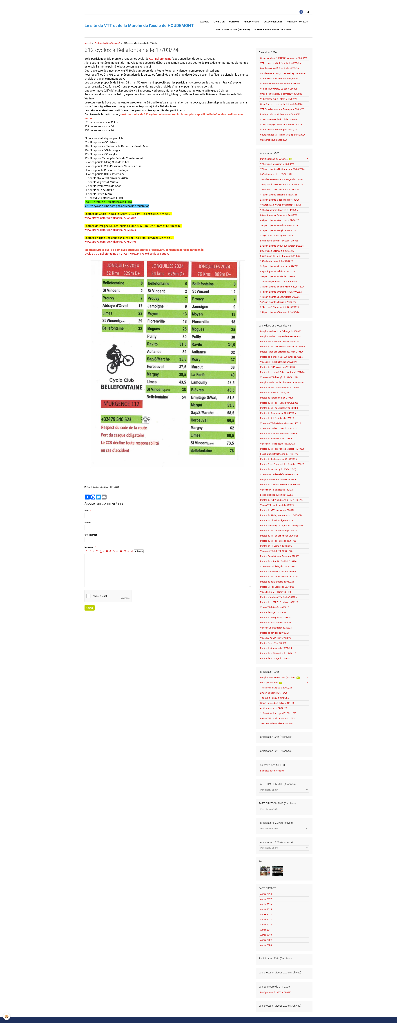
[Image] (121, 551)
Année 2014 (266, 914)
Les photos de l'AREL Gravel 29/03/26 (278, 479)
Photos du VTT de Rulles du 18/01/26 (278, 541)
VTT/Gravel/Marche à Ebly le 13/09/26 (278, 119)
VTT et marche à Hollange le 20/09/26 (278, 129)
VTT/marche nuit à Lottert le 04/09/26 (278, 99)
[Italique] (90, 551)
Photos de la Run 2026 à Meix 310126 (278, 561)
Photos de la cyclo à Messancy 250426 (278, 433)
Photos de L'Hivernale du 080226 (276, 546)
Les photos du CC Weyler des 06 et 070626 (280, 336)
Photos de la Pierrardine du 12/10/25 (278, 653)
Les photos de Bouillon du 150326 (276, 495)
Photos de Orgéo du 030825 (273, 612)
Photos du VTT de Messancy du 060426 (279, 408)
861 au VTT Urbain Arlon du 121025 (277, 718)
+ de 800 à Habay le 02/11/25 (274, 698)
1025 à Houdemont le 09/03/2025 (276, 723)
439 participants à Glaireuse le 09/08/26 (279, 220)
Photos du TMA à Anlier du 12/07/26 (277, 367)
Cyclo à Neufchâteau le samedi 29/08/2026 (281, 94)
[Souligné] (93, 551)
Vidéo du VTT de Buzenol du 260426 (277, 443)
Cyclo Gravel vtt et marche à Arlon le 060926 (281, 104)
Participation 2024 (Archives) (107, 43)
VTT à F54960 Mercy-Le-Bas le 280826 (278, 89)
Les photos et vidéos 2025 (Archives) (279, 677)
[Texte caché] (117, 551)
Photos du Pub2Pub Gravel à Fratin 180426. (281, 500)
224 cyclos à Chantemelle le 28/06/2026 (279, 307)
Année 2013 (266, 919)
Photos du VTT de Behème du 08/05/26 (279, 536)
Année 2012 (266, 924)
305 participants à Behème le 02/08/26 (279, 225)
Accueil (204, 21)
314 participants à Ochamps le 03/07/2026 (281, 292)
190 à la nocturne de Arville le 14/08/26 (279, 210)
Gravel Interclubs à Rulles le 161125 (277, 703)
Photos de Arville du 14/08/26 (274, 392)
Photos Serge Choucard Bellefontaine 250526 (282, 464)
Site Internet (91, 535)
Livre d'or (219, 21)
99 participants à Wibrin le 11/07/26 (277, 271)
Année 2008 (266, 945)
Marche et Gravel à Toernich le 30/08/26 (279, 68)
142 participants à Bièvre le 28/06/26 (278, 302)
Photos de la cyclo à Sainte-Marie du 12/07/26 (282, 372)
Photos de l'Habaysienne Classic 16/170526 (281, 515)
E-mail (88, 522)
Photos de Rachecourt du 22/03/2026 (278, 459)
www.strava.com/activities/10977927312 (110, 217)
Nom (87, 510)
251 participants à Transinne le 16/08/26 (279, 200)
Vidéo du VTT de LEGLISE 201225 (276, 551)
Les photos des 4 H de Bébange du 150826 (280, 331)
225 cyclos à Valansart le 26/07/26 (277, 251)
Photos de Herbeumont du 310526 (276, 397)
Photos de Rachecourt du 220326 (276, 438)
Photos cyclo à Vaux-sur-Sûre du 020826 (279, 387)
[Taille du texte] (97, 551)
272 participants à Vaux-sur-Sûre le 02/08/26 (282, 246)
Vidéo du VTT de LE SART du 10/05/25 (278, 428)
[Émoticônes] (132, 551)
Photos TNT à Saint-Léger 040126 (276, 520)
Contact (234, 21)
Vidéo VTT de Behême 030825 (274, 607)
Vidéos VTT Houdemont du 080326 (277, 505)
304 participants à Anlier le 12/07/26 (277, 276)
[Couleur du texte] (102, 551)
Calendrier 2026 (273, 21)
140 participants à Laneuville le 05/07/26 (280, 297)
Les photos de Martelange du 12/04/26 (279, 454)
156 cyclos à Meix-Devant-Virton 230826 (279, 189)
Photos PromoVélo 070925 (273, 643)
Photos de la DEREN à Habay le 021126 (279, 602)
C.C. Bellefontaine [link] (160, 58)
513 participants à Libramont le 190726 (279, 266)
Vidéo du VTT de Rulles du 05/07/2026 (278, 362)
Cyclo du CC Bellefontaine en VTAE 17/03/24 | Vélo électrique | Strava (127, 253)
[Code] (128, 551)
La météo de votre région (272, 770)
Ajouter (89, 608)
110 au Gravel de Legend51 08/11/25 (278, 713)
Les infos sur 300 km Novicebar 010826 (279, 240)
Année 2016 (266, 904)
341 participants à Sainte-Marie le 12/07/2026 (282, 286)
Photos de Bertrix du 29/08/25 (275, 633)
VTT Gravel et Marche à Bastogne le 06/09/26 (282, 109)
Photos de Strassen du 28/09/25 (276, 648)
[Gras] (86, 551)
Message (89, 547)
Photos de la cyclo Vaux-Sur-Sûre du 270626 (281, 357)
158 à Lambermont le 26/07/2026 (276, 261)
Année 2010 (266, 935)
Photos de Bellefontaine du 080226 (277, 582)
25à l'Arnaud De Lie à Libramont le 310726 (280, 256)
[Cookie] (6, 1016)
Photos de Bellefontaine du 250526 (277, 418)
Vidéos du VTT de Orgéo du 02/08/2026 (279, 377)
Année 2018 (266, 894)
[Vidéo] (125, 551)
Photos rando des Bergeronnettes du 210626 (281, 351)
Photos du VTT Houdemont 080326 (277, 510)
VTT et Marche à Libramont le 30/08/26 (279, 78)
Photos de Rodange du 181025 (275, 658)
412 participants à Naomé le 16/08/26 (278, 194)
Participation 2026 (297, 21)
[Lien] (114, 551)
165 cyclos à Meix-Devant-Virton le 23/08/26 (281, 184)
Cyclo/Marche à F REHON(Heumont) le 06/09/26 (283, 58)
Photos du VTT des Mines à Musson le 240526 (282, 449)
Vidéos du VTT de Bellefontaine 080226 (279, 474)
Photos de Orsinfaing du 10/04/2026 (278, 413)
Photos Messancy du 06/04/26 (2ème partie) (281, 525)
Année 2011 (266, 930)
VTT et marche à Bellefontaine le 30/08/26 (280, 63)
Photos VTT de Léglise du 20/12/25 (277, 587)
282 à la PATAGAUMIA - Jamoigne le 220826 (281, 179)
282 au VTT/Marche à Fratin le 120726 (278, 281)
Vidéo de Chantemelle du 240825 (276, 628)
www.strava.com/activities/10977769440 (110, 241)
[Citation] (107, 551)
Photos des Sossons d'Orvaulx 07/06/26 (279, 341)
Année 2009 (266, 940)
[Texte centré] (110, 551)
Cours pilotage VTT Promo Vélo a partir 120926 (283, 135)
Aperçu (139, 551)
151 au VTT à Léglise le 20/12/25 (276, 687)
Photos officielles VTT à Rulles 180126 (278, 597)
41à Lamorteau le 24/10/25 (273, 708)
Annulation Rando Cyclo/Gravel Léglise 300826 (283, 73)
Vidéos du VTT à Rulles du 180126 (276, 489)
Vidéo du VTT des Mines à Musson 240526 (280, 423)
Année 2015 (266, 909)
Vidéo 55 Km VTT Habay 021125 (275, 592)
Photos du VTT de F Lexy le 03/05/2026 (279, 403)
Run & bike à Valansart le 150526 (272, 29)
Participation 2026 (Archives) (233, 29)
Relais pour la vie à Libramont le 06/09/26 (280, 114)
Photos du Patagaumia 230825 (275, 617)
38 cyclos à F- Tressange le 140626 (277, 235)
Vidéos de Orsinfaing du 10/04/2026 (277, 566)
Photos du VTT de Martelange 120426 (278, 530)
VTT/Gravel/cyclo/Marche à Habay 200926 (281, 124)
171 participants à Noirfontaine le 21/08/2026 (282, 169)
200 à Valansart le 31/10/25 (273, 693)
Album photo (251, 21)
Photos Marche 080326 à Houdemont (278, 571)
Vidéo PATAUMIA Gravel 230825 (275, 638)
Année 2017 (266, 899)
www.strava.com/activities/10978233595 (110, 229)
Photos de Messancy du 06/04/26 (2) (278, 469)
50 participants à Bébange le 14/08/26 (278, 215)
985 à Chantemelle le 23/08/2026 (276, 174)
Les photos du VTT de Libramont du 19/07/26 (282, 382)
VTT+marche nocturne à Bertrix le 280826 (280, 83)
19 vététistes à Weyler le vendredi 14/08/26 (280, 205)
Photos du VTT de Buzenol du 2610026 (279, 576)
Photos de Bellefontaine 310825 (275, 622)
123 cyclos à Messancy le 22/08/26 (277, 164)
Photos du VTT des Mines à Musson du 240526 (282, 346)
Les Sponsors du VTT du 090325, (276, 992)
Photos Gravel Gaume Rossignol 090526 (279, 556)
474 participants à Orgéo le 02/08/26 (278, 230)
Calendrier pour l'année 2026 (274, 140)
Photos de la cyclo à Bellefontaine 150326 (280, 484)
